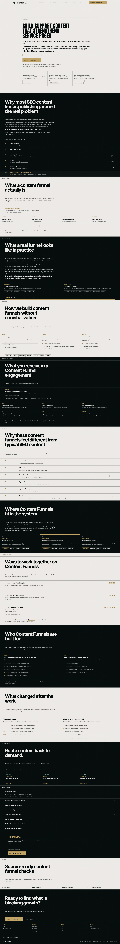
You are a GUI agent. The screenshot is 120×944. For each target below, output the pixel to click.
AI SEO (47, 528)
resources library (41, 273)
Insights (62, 930)
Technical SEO (9, 937)
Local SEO (4, 937)
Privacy (104, 941)
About (79, 2)
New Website (34, 928)
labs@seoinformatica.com (97, 941)
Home (14, 7)
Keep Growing (65, 2)
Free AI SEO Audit (6, 930)
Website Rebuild (35, 930)
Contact (62, 931)
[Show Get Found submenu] (45, 2)
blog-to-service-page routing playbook (13, 273)
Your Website (53, 2)
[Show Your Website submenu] (57, 2)
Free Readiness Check (7, 928)
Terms (107, 941)
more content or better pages (30, 269)
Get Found (41, 2)
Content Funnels (15, 937)
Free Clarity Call (31, 619)
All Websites (34, 926)
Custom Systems (35, 931)
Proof (73, 2)
